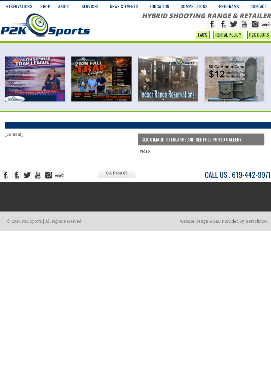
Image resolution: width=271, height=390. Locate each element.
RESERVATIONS (19, 6)
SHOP (45, 6)
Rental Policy (228, 34)
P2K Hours (259, 34)
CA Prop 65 (117, 173)
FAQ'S (202, 34)
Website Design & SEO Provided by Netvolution (224, 221)
